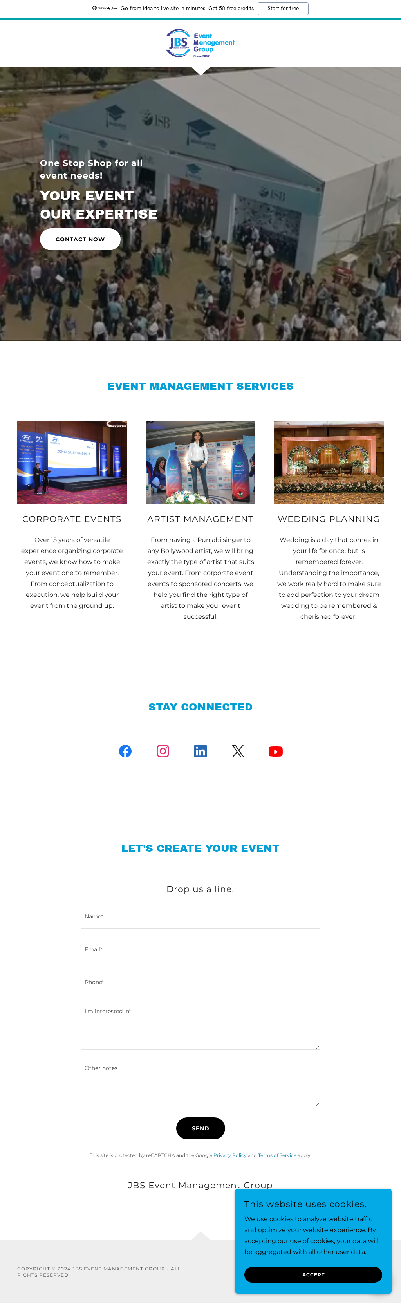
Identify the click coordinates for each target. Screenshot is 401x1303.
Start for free (283, 8)
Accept (313, 1275)
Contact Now (80, 239)
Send (201, 1128)
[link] (200, 42)
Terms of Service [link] (277, 1155)
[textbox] (200, 917)
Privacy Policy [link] (230, 1155)
